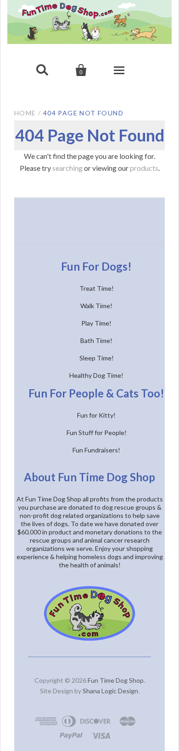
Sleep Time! (96, 358)
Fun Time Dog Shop (116, 680)
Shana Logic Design (110, 691)
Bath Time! (96, 340)
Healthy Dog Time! (96, 375)
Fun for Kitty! (96, 415)
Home (25, 113)
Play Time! (96, 323)
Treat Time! (96, 288)
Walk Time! (96, 306)
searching (67, 167)
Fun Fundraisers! (96, 450)
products (144, 167)
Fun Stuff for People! (97, 432)
